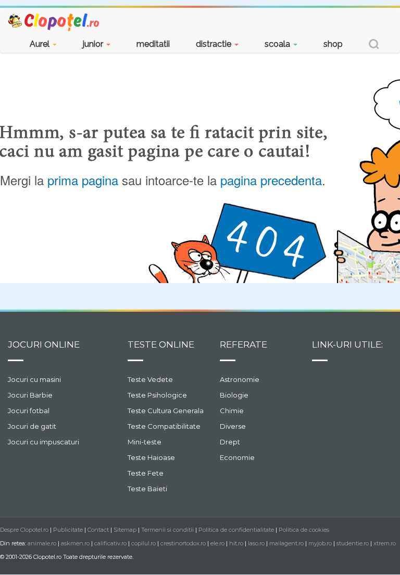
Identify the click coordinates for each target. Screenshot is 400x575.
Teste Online (161, 344)
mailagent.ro (286, 543)
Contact (98, 529)
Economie (237, 457)
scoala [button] (278, 44)
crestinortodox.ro (183, 543)
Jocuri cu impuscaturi (43, 442)
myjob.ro (320, 543)
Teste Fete (146, 473)
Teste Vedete (150, 379)
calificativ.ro (110, 543)
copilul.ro (143, 543)
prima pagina (82, 180)
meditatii (153, 44)
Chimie (232, 410)
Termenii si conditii (167, 529)
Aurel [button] (41, 44)
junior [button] (94, 44)
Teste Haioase (151, 457)
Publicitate (68, 529)
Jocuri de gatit (32, 426)
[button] (374, 45)
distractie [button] (214, 44)
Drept (230, 442)
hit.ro (236, 543)
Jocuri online (44, 344)
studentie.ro (352, 543)
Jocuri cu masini (34, 379)
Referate (243, 344)
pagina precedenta (271, 180)
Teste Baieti (147, 488)
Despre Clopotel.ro (24, 529)
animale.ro (42, 543)
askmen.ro (75, 543)
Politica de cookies (304, 529)
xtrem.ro (384, 543)
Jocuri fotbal (28, 410)
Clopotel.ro (54, 21)
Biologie (234, 395)
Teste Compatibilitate (164, 426)
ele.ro (217, 543)
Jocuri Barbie (30, 395)
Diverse (233, 426)
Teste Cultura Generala (166, 410)
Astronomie (239, 379)
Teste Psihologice (157, 395)
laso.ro (256, 543)
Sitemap (125, 529)
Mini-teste (144, 442)
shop (333, 44)
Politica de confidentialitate (236, 529)
